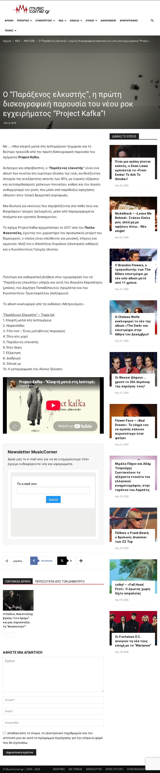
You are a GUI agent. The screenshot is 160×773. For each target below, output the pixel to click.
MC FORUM (75, 769)
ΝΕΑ (61, 20)
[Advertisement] (108, 9)
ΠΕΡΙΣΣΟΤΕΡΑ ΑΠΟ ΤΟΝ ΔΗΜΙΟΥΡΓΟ (60, 581)
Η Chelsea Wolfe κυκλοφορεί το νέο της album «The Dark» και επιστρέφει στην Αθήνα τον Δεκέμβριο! (133, 325)
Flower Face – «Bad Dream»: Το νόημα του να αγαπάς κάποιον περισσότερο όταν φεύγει (132, 429)
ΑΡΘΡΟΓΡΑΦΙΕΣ (129, 20)
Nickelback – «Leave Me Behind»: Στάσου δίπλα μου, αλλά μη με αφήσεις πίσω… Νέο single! (133, 222)
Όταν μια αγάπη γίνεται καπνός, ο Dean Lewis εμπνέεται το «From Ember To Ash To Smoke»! (133, 170)
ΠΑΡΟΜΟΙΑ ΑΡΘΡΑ (17, 581)
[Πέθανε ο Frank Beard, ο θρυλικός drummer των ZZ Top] (133, 525)
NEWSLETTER (94, 769)
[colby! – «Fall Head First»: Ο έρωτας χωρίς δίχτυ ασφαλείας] (133, 576)
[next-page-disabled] (12, 634)
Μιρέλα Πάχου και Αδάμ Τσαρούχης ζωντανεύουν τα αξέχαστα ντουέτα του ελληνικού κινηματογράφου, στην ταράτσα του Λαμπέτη (133, 477)
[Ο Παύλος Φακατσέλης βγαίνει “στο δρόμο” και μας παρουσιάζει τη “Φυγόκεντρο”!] (18, 600)
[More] (81, 561)
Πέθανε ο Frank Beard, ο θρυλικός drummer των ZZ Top (132, 537)
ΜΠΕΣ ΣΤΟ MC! (114, 769)
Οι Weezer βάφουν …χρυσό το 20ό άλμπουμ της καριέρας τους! (132, 382)
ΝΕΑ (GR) (29, 41)
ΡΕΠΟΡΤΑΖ (23, 20)
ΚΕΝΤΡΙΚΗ (59, 769)
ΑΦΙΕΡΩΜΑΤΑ (108, 20)
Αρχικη (9, 20)
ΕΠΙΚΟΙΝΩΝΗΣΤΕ (137, 769)
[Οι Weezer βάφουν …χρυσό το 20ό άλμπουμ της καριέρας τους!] (133, 369)
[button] (152, 21)
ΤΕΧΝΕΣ (9, 30)
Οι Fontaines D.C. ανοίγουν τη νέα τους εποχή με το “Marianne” (133, 641)
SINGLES (74, 20)
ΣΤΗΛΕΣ (90, 20)
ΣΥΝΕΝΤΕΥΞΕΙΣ (43, 20)
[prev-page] (5, 634)
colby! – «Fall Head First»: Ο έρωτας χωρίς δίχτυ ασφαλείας (133, 589)
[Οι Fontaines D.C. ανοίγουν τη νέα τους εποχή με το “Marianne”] (133, 628)
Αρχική (7, 41)
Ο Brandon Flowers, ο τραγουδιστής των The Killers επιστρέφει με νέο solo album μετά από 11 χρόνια (133, 274)
